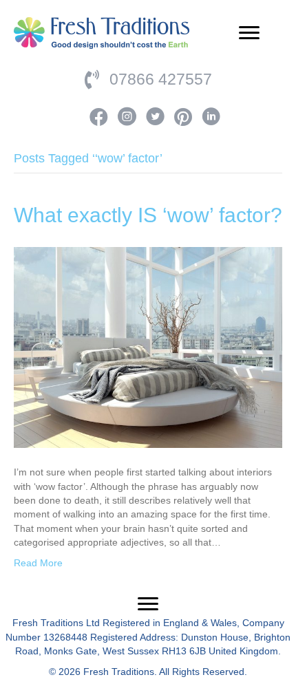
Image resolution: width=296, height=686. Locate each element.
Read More (38, 562)
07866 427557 (160, 79)
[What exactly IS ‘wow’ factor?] (148, 346)
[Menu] (249, 33)
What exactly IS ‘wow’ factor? (148, 215)
